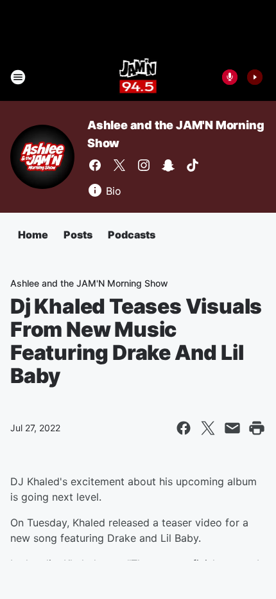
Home (33, 234)
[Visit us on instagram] (143, 165)
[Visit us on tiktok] (192, 165)
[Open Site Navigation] (18, 77)
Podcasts (131, 234)
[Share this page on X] (208, 428)
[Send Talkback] (229, 77)
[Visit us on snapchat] (168, 165)
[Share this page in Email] (232, 428)
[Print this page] (257, 428)
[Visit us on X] (119, 165)
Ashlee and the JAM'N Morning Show (89, 283)
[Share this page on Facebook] (184, 428)
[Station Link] (138, 77)
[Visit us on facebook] (95, 165)
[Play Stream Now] (255, 77)
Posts (78, 234)
